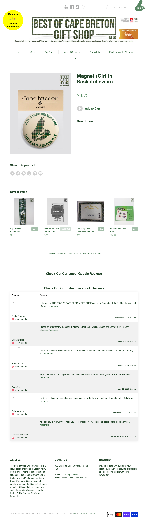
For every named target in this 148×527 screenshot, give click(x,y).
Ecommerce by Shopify (87, 513)
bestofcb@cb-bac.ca (69, 474)
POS (74, 513)
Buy (34, 228)
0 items (117, 7)
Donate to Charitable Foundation (13, 20)
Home (18, 52)
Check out (125, 7)
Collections (56, 253)
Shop (32, 52)
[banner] (74, 29)
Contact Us (95, 52)
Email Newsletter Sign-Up (121, 52)
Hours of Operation (71, 52)
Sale (74, 58)
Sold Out (66, 228)
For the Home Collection (69, 253)
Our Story (49, 52)
